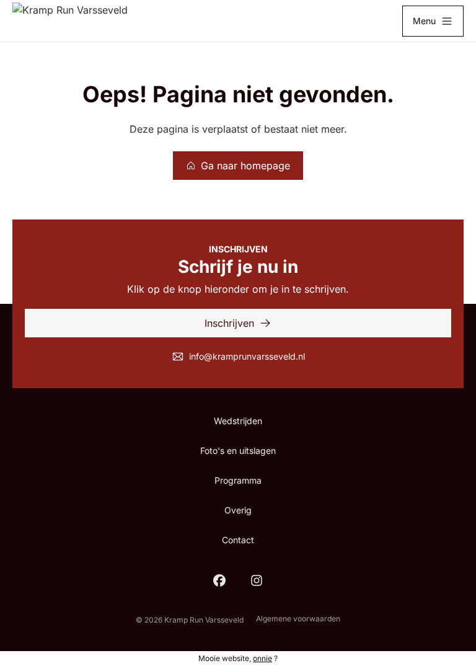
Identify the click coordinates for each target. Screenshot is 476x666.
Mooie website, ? (238, 658)
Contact (238, 540)
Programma (238, 480)
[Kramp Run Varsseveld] (70, 21)
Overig (238, 510)
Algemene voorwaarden (298, 618)
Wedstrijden (238, 420)
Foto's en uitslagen (238, 450)
